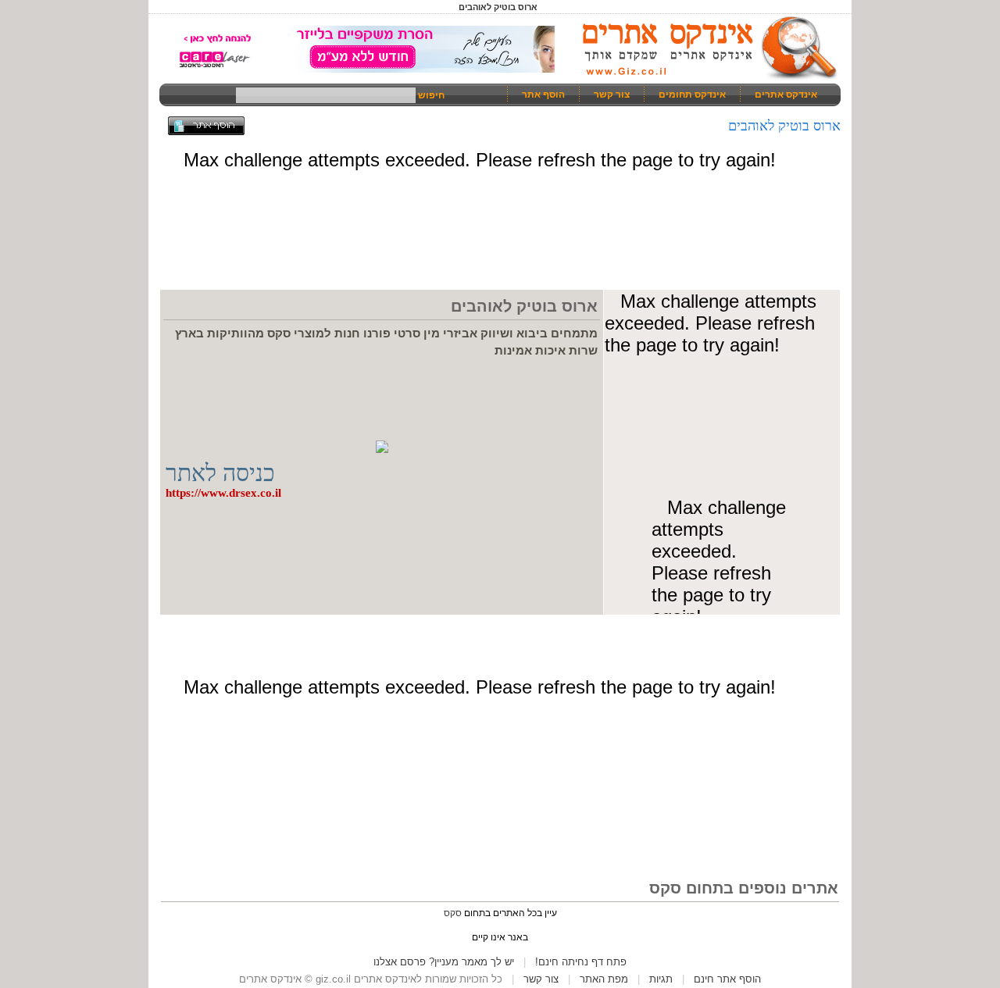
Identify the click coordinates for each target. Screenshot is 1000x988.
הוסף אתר (543, 94)
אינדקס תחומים (692, 94)
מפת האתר (604, 979)
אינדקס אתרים (786, 94)
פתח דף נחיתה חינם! (581, 962)
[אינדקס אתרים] (704, 78)
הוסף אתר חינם (727, 979)
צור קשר (612, 94)
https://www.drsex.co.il (223, 493)
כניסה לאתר (220, 473)
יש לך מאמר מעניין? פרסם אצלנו (443, 962)
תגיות (661, 979)
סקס (453, 913)
